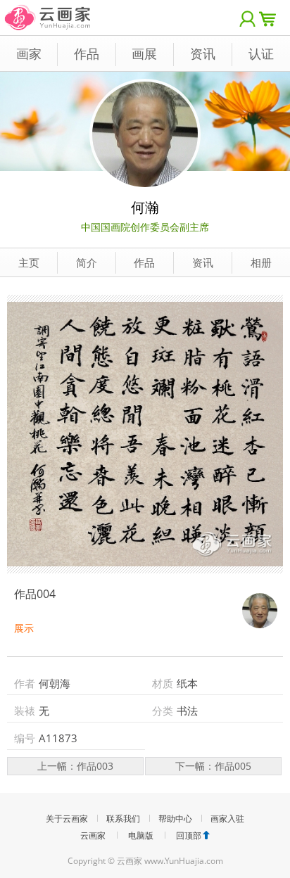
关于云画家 (67, 819)
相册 (261, 262)
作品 (86, 53)
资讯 (202, 53)
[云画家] (48, 10)
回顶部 (188, 835)
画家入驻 (227, 819)
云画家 (93, 835)
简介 (86, 262)
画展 (144, 53)
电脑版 (140, 835)
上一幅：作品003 (75, 765)
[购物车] (271, 17)
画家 (29, 53)
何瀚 (145, 207)
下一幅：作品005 (213, 765)
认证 (261, 53)
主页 (28, 262)
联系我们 (123, 819)
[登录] (247, 17)
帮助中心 (175, 819)
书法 (187, 711)
